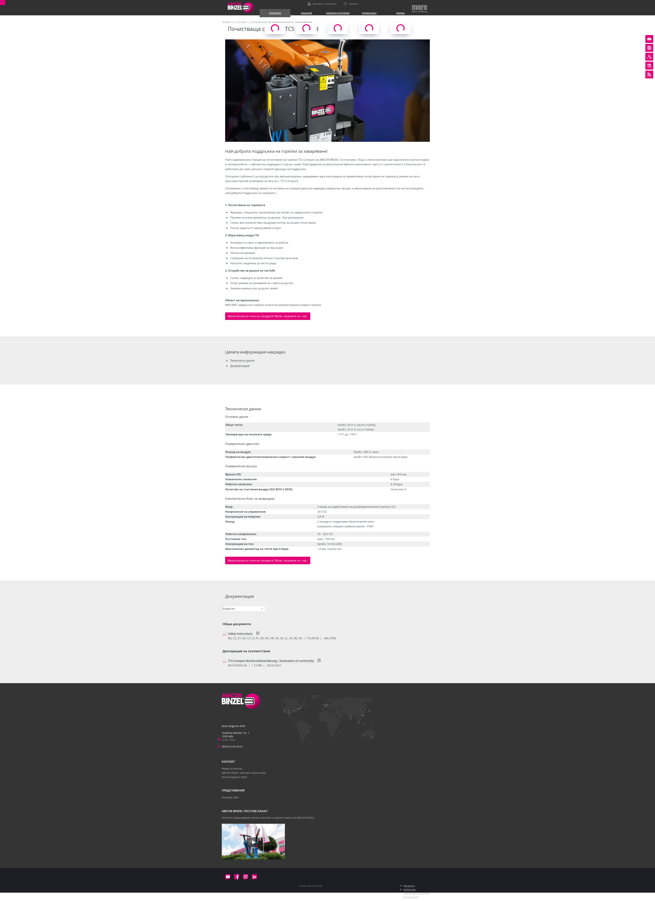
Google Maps (229, 739)
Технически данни (242, 360)
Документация (240, 366)
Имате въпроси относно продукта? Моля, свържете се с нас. (268, 316)
